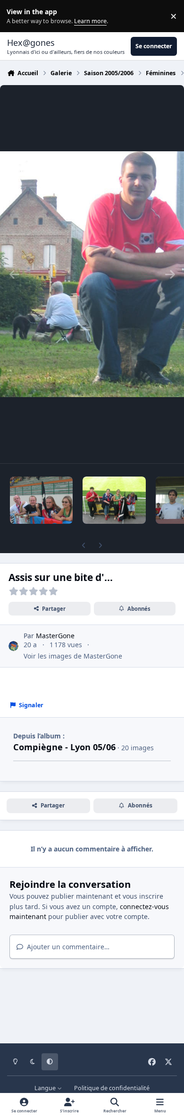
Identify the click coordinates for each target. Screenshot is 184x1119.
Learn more (18, 16)
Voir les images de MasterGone (73, 655)
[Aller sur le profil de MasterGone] (13, 646)
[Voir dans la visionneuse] (92, 274)
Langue (45, 1088)
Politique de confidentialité (112, 1088)
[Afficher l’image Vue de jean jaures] (114, 500)
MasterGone (55, 635)
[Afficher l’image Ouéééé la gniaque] (41, 500)
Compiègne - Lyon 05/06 (64, 747)
